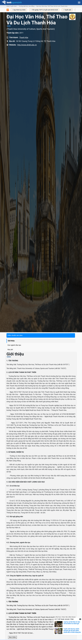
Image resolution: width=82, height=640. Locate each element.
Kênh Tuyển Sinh (11, 6)
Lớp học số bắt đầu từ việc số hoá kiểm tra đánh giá (72, 622)
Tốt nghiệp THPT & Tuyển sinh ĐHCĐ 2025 (45, 10)
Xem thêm (12, 637)
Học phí (10, 349)
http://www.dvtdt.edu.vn (27, 45)
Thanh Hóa (23, 37)
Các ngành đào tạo (14, 345)
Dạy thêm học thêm (20, 10)
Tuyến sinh (68, 10)
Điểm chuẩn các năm (15, 335)
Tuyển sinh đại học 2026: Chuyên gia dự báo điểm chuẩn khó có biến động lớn (72, 630)
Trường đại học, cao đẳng (26, 6)
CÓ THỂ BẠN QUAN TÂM (64, 619)
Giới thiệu (11, 341)
